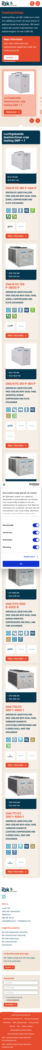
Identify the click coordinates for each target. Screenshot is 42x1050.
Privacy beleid (34, 1022)
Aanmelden (9, 1004)
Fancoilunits (7, 945)
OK (21, 564)
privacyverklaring (13, 1000)
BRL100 (12, 1026)
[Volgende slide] (37, 120)
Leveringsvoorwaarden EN (12, 1019)
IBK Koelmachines (9, 941)
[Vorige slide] (31, 120)
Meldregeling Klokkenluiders (21, 1030)
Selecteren (11, 112)
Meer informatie (15, 236)
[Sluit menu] (37, 3)
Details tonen (29, 557)
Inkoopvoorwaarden (31, 1019)
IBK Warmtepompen (10, 938)
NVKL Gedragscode (20, 1022)
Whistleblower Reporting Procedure (21, 1034)
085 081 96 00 (8, 917)
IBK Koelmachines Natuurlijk (14, 935)
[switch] (36, 532)
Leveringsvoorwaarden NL (21, 1015)
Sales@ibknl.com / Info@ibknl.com (16, 921)
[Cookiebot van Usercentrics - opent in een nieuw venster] (29, 484)
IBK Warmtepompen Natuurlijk (15, 932)
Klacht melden (27, 1026)
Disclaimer (7, 1022)
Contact (9, 57)
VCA (18, 1026)
